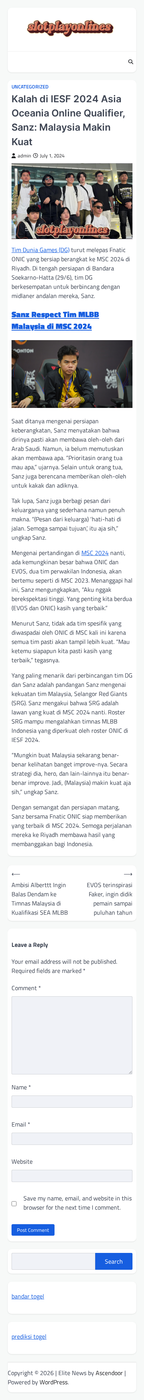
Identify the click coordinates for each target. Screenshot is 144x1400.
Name (21, 1087)
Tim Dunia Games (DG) (41, 249)
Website (22, 1161)
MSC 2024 (95, 552)
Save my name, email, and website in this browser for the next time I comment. (77, 1203)
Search (114, 1261)
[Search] (130, 62)
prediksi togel (29, 1336)
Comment (26, 987)
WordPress (54, 1382)
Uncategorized (30, 87)
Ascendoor (109, 1372)
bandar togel (28, 1296)
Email (21, 1124)
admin (24, 155)
